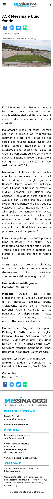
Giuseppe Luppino (11, 33)
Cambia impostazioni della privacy (20, 458)
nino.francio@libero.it (14, 452)
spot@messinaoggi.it (14, 438)
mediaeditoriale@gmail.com (17, 449)
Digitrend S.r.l (38, 492)
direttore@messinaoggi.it (16, 419)
